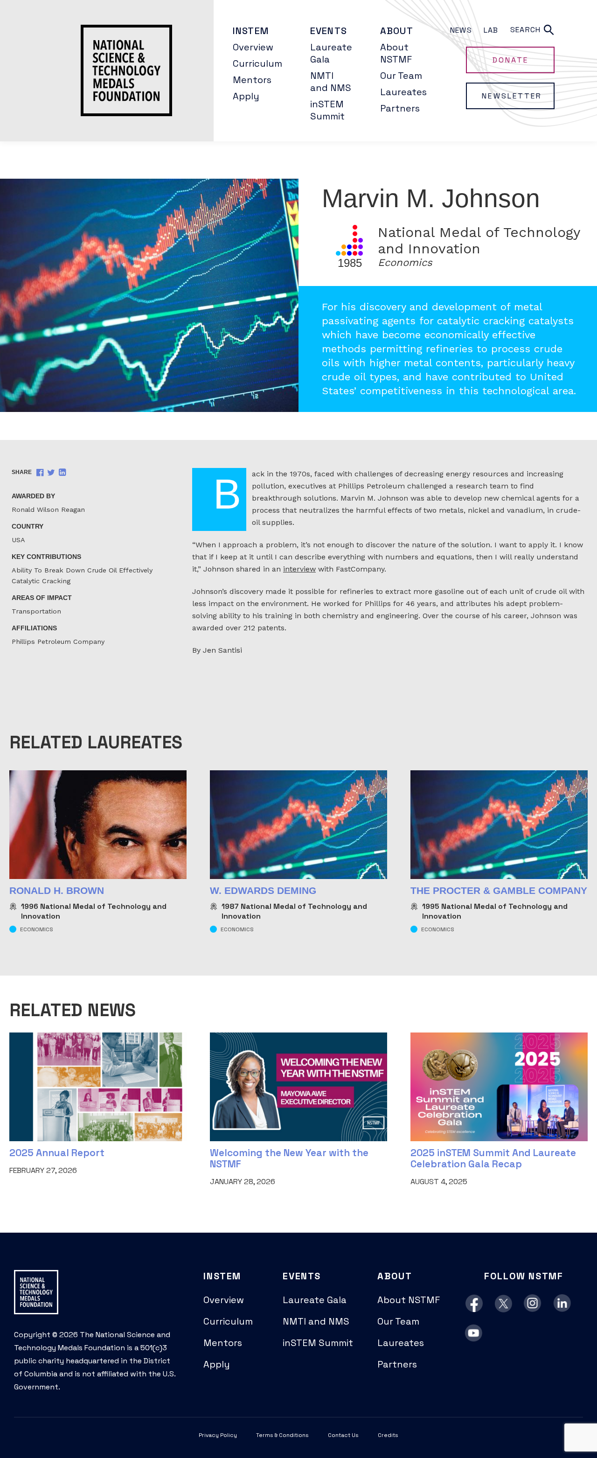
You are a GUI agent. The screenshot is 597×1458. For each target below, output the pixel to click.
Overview (253, 47)
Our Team (401, 76)
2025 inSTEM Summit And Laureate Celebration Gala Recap (493, 1158)
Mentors (252, 80)
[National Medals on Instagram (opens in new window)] (533, 1303)
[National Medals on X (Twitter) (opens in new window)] (503, 1303)
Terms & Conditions (282, 1435)
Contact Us (343, 1435)
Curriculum (257, 63)
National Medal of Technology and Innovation (94, 911)
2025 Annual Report (56, 1152)
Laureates (403, 92)
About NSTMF (396, 53)
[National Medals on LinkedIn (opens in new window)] (562, 1303)
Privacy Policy (218, 1435)
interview (299, 569)
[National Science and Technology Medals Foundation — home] (107, 70)
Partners (400, 108)
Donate (510, 60)
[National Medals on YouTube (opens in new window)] (474, 1333)
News (461, 30)
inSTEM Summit (327, 110)
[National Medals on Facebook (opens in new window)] (474, 1303)
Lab (491, 30)
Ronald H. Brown (56, 890)
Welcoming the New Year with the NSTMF (289, 1158)
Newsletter (511, 96)
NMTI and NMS (330, 82)
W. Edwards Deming (263, 890)
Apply (246, 96)
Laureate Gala (331, 53)
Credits (388, 1435)
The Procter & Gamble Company (498, 890)
